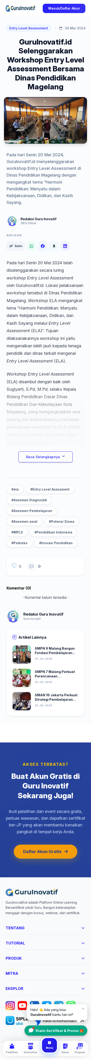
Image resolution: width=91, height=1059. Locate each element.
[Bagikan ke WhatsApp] (31, 246)
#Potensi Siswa (61, 521)
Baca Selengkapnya (43, 457)
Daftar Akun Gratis (42, 851)
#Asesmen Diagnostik (29, 500)
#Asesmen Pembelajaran (31, 511)
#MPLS (17, 532)
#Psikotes (19, 543)
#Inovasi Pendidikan (56, 543)
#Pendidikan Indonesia (53, 532)
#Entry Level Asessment (50, 489)
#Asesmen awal (24, 521)
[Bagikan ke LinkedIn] (65, 246)
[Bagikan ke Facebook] (42, 246)
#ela (15, 489)
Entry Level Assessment (28, 28)
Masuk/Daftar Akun (64, 8)
